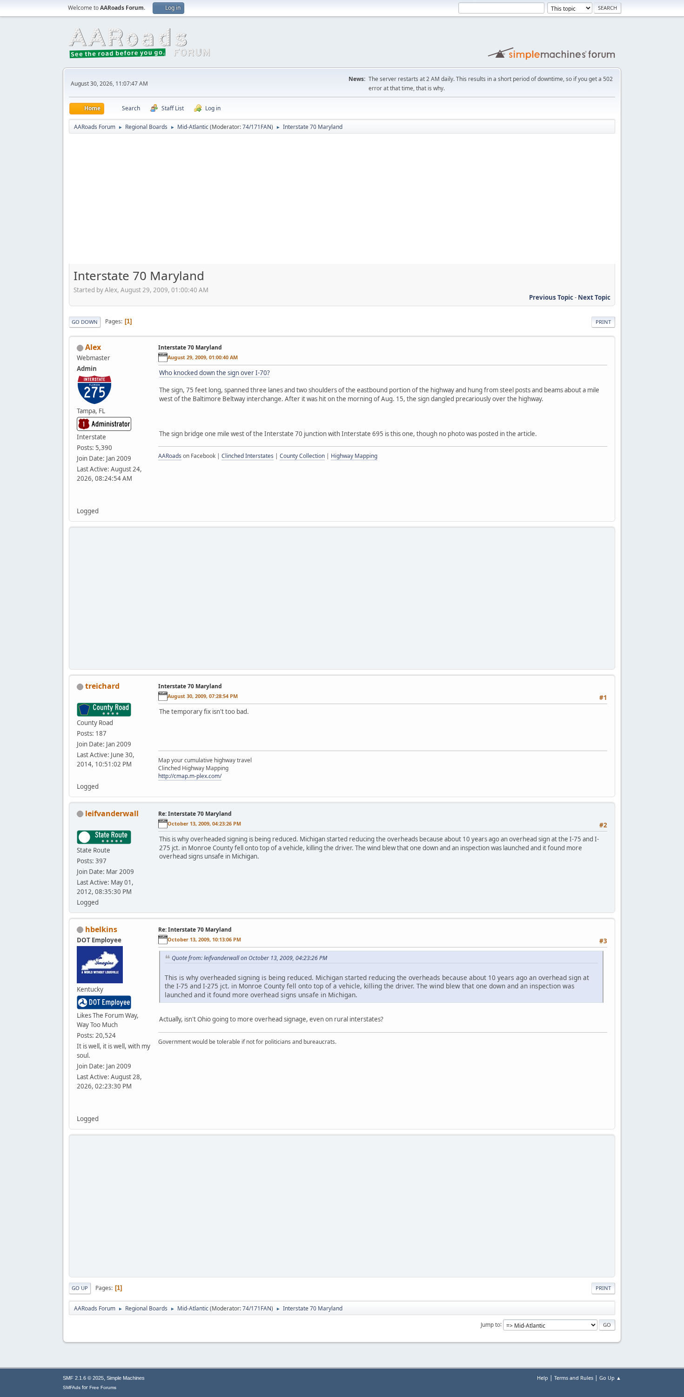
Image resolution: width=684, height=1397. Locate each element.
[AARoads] (80, 500)
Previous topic (551, 297)
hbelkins (101, 929)
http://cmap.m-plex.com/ (189, 776)
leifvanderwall (112, 813)
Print (603, 321)
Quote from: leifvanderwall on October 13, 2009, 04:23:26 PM (249, 958)
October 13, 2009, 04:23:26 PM (204, 823)
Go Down (85, 321)
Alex (93, 347)
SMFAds (71, 1387)
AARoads (169, 456)
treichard (102, 686)
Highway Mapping (354, 456)
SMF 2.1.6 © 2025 (83, 1378)
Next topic (594, 297)
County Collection (302, 456)
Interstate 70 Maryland (190, 347)
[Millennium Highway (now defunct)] (80, 1107)
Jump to (490, 1324)
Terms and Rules (573, 1377)
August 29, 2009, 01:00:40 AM (203, 357)
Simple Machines (126, 1378)
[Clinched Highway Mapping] (80, 775)
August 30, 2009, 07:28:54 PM (203, 695)
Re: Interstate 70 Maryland (195, 814)
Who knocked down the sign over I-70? (214, 373)
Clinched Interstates (247, 456)
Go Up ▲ (610, 1377)
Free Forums (102, 1387)
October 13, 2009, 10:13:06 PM (204, 939)
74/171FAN (256, 127)
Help (542, 1377)
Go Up (80, 1287)
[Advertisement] (342, 202)
